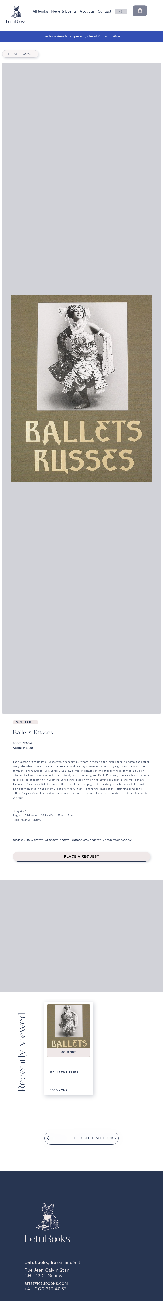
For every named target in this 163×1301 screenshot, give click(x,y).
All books (40, 11)
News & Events (64, 11)
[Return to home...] (16, 22)
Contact (104, 11)
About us (87, 11)
